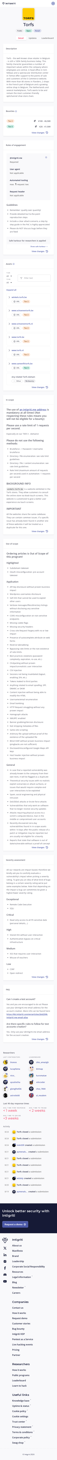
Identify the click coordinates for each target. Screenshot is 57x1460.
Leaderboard (48, 38)
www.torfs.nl (18, 350)
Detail (21, 38)
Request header (17, 191)
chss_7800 (41, 1088)
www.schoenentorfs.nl (22, 323)
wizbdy (20, 1178)
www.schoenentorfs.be (22, 310)
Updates (33, 38)
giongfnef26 (15, 1088)
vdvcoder (40, 1082)
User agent (15, 169)
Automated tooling (19, 180)
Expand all (11, 290)
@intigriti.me (16, 158)
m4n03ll (20, 1145)
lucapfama (15, 1069)
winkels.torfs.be (19, 297)
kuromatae (41, 1075)
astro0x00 (15, 1095)
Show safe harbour (38, 246)
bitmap (39, 1069)
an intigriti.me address (33, 409)
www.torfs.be (18, 337)
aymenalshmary (22, 1151)
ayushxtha (15, 1082)
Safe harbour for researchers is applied (27, 240)
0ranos (13, 1062)
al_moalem (41, 1095)
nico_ (12, 1075)
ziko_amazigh (42, 1062)
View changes (38, 132)
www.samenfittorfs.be (22, 363)
